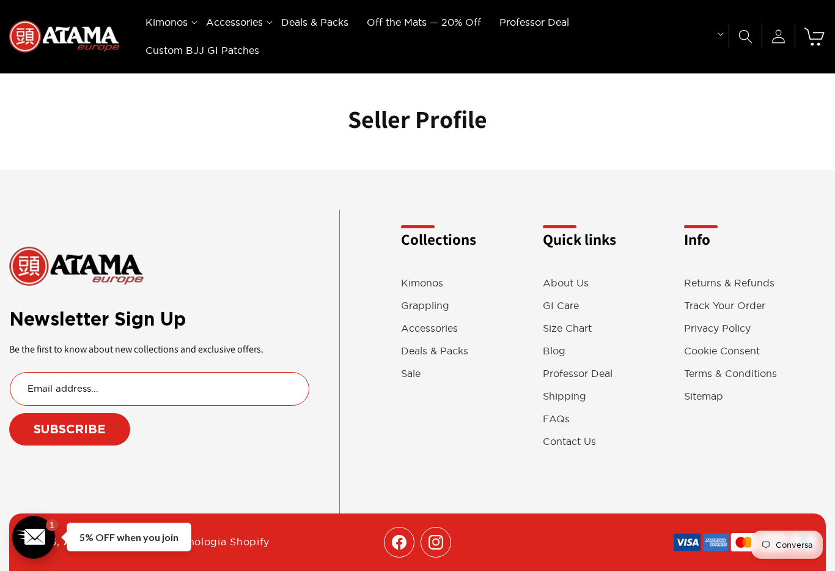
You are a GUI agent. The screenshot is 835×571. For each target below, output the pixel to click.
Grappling (425, 305)
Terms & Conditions (730, 373)
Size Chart (567, 328)
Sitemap (703, 396)
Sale (411, 373)
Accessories (429, 328)
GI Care (561, 305)
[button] (166, 22)
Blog (554, 351)
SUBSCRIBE (70, 429)
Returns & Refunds (729, 283)
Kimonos (422, 283)
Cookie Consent (722, 351)
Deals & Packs (434, 351)
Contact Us (569, 441)
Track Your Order (724, 305)
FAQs (556, 419)
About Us (566, 283)
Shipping (564, 396)
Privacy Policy (717, 328)
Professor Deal (577, 373)
